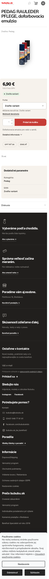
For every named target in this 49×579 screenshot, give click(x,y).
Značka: (7, 31)
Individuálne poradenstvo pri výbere (17, 511)
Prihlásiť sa (8, 376)
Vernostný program (10, 463)
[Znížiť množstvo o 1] (12, 123)
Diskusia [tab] (5, 205)
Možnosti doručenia (11, 114)
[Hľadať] (29, 3)
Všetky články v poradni (12, 443)
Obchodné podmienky (11, 469)
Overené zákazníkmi (11, 499)
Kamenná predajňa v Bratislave (15, 517)
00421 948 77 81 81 (14, 418)
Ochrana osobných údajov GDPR (16, 480)
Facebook (19, 394)
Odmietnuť (12, 572)
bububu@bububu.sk (15, 413)
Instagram (6, 394)
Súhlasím (34, 572)
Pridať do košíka (30, 122)
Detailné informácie (11, 135)
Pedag (7, 181)
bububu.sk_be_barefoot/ (16, 430)
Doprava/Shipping (10, 457)
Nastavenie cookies (10, 486)
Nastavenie (23, 564)
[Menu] (43, 3)
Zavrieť (20, 141)
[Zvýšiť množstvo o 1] (12, 120)
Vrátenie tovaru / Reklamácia (14, 474)
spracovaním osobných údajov (31, 372)
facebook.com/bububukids (17, 424)
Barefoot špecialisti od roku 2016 (16, 523)
